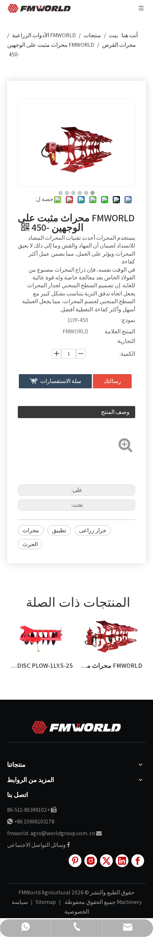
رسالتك (112, 381)
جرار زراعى (92, 530)
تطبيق (59, 530)
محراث (30, 530)
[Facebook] (137, 860)
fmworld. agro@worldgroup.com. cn (51, 833)
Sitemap (45, 902)
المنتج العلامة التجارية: (120, 336)
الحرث (30, 544)
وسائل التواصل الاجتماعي (36, 845)
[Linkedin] (122, 860)
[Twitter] (106, 860)
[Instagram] (90, 860)
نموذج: (128, 320)
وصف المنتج (115, 412)
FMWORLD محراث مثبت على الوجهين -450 (83, 665)
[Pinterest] (75, 860)
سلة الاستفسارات (60, 381)
